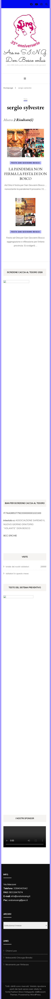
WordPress (35, 994)
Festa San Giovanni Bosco (25, 163)
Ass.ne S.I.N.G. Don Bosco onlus (25, 56)
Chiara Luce (11, 950)
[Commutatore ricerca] (46, 4)
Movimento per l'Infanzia (17, 964)
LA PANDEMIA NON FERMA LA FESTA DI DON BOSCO (25, 174)
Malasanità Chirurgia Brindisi (19, 957)
